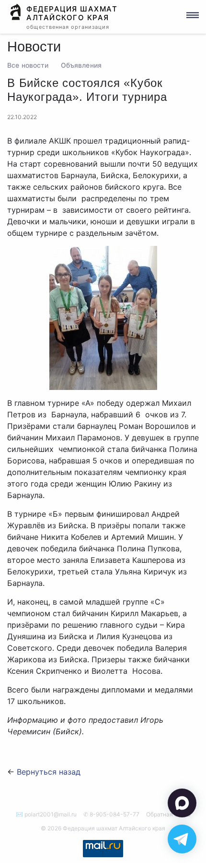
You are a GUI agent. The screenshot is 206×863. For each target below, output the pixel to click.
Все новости (28, 65)
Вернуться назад (48, 772)
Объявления (81, 65)
